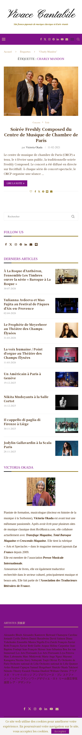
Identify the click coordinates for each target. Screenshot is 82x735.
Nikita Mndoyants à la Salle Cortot (26, 399)
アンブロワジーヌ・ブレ (47, 674)
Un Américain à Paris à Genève (22, 376)
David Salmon (57, 638)
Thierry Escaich (21, 671)
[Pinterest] (53, 39)
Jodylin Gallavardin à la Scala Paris (27, 445)
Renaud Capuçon (20, 667)
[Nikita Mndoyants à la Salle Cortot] (66, 402)
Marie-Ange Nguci (52, 656)
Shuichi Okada (60, 667)
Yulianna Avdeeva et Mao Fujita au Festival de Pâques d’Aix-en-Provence (26, 304)
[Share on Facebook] (35, 191)
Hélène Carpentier (59, 645)
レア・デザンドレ (20, 682)
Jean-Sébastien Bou (56, 649)
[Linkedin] (58, 39)
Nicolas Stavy (23, 660)
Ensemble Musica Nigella (30, 642)
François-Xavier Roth (21, 645)
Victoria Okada (34, 147)
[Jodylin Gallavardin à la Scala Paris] (66, 448)
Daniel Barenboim (39, 638)
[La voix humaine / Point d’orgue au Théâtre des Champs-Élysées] (66, 354)
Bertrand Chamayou (56, 635)
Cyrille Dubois (21, 638)
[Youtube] (62, 39)
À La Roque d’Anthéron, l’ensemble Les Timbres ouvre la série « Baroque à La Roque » (27, 277)
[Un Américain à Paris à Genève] (66, 379)
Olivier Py (55, 660)
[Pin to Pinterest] (43, 191)
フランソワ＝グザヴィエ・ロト (39, 678)
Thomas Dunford (40, 671)
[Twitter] (45, 39)
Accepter (60, 731)
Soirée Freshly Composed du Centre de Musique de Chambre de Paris (41, 134)
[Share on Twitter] (39, 191)
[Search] (78, 39)
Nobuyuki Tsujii (40, 660)
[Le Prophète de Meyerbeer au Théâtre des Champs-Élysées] (66, 330)
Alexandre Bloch (13, 635)
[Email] (66, 39)
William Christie (59, 671)
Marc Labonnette (13, 656)
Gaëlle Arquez (41, 645)
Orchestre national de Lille (24, 663)
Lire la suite (14, 183)
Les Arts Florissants (26, 653)
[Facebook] (41, 39)
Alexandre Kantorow (34, 635)
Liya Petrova (67, 653)
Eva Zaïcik (51, 642)
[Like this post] (31, 191)
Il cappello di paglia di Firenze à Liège (22, 422)
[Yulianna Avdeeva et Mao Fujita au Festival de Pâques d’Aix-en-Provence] (66, 305)
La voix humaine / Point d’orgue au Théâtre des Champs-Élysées (23, 353)
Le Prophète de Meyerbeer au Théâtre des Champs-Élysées (25, 329)
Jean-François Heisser (34, 649)
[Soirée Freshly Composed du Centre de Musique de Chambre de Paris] (41, 91)
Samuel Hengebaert (40, 667)
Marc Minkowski (32, 656)
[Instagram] (49, 39)
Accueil (8, 51)
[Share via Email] (51, 191)
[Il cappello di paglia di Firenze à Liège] (66, 425)
